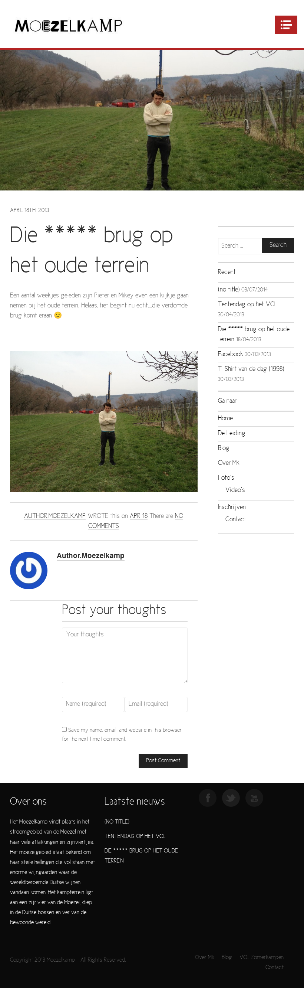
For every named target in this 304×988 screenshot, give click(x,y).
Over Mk (228, 463)
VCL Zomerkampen (261, 957)
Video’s (235, 490)
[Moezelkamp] (68, 25)
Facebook (230, 355)
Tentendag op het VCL (247, 305)
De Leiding (231, 434)
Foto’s (226, 478)
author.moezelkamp (55, 516)
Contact (235, 520)
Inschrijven (232, 508)
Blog (223, 448)
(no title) (228, 290)
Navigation (286, 25)
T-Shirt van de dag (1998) (251, 369)
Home (225, 419)
